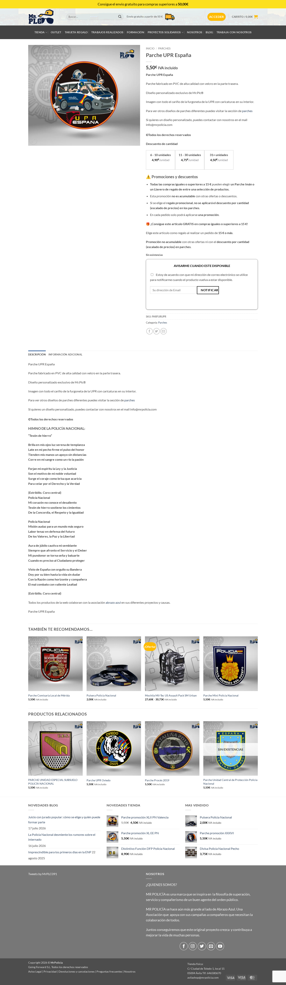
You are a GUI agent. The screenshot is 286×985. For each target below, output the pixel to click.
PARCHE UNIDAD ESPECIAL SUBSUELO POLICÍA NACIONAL (52, 781)
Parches (164, 48)
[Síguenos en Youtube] (220, 946)
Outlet (56, 32)
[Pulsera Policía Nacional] (114, 663)
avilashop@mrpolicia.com (203, 977)
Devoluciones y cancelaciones (77, 971)
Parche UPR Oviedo (99, 780)
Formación (135, 32)
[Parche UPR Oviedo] (114, 748)
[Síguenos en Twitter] (202, 946)
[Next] (258, 672)
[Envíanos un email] (211, 946)
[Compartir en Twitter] (156, 331)
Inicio (150, 48)
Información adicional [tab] (65, 354)
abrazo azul (113, 602)
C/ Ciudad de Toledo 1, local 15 (206, 968)
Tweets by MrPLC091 (42, 874)
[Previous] (28, 672)
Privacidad (50, 971)
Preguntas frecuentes (109, 971)
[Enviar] (120, 17)
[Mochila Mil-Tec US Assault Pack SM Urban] (172, 663)
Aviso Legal (35, 971)
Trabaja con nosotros (234, 32)
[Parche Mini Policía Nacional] (230, 663)
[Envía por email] (163, 331)
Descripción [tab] (37, 354)
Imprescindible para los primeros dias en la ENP (59, 852)
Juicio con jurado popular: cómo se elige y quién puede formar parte (64, 819)
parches (247, 111)
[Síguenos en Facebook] (184, 946)
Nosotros (194, 32)
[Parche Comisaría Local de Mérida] (55, 663)
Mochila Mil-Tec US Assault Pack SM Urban (171, 695)
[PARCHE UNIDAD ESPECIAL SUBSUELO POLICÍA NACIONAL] (55, 748)
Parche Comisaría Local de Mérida (49, 695)
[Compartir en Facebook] (149, 331)
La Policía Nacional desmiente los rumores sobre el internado (61, 837)
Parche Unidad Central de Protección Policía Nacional (230, 781)
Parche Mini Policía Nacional (221, 695)
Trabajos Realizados (107, 32)
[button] (216, 17)
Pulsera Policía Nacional (101, 695)
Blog (209, 32)
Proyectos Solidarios (164, 32)
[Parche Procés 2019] (172, 748)
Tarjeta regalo (76, 32)
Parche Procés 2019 (157, 780)
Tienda (39, 32)
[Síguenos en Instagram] (193, 946)
